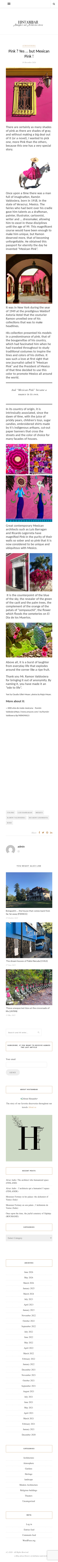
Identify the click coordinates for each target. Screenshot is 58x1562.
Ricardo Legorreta (38, 818)
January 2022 (28, 1364)
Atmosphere (29, 45)
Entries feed (29, 1529)
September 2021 (28, 1385)
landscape (28, 1479)
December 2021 (29, 1369)
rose (9, 823)
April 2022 (28, 1347)
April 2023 (28, 1304)
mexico (39, 812)
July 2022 (28, 1331)
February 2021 (28, 1423)
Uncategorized (28, 1501)
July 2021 (28, 1396)
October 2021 (29, 1380)
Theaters (28, 1495)
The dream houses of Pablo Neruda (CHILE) (27, 961)
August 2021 (28, 1391)
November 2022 (29, 1315)
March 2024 (28, 1293)
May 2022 (28, 1342)
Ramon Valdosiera (16, 818)
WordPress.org (29, 1540)
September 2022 (28, 1326)
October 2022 (29, 1320)
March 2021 (28, 1418)
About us (32, 1107)
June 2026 (28, 1272)
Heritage (28, 1473)
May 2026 (28, 1277)
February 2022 (28, 1358)
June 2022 (28, 1337)
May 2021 (28, 1407)
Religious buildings (28, 1490)
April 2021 (28, 1412)
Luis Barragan (25, 812)
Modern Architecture (28, 1484)
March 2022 (28, 1353)
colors (10, 812)
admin (21, 846)
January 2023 (28, 1310)
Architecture (28, 1457)
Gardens (28, 1468)
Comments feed (29, 1535)
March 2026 (28, 1282)
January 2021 (28, 1429)
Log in (29, 1524)
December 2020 (29, 1434)
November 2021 (29, 1375)
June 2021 (28, 1402)
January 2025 (28, 1288)
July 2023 (28, 1299)
